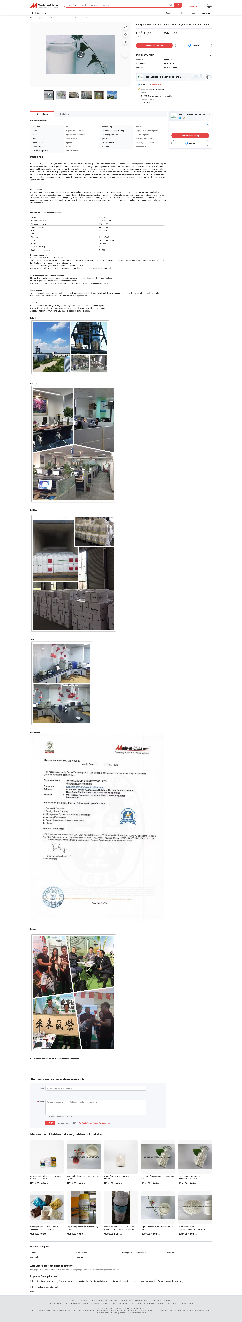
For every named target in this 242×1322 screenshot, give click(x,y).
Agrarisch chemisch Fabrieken (169, 1281)
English (59, 1303)
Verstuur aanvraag (154, 45)
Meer (32, 1291)
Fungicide (79, 1257)
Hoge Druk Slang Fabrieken (42, 1281)
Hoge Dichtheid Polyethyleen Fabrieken (93, 1281)
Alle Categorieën (40, 13)
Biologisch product (120, 1281)
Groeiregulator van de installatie (133, 1252)
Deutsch (114, 1303)
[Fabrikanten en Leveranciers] (44, 5)
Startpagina (34, 18)
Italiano (105, 1303)
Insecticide (34, 1257)
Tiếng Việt (175, 1303)
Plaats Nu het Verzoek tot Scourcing (94, 1123)
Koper (168, 13)
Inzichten (167, 1300)
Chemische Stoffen (47, 18)
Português (76, 1303)
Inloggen (208, 6)
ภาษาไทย (159, 1303)
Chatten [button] (195, 45)
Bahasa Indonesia (188, 1303)
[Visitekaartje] (208, 125)
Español (67, 1303)
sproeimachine (81, 1252)
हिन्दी (152, 1303)
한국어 (139, 1303)
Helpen (182, 13)
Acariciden (34, 1252)
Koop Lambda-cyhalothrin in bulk (45, 1287)
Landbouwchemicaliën (64, 18)
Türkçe (167, 1303)
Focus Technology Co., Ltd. (118, 1308)
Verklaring (83, 1300)
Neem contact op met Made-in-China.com (135, 1300)
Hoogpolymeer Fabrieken (143, 1281)
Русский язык (96, 1303)
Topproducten (157, 1300)
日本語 (146, 1303)
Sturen (50, 1122)
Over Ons (75, 1300)
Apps (193, 13)
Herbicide (170, 1252)
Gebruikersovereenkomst (98, 1300)
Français (85, 1303)
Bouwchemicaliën (65, 1281)
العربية (132, 1303)
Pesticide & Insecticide (82, 18)
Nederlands (123, 1303)
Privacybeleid (113, 1300)
